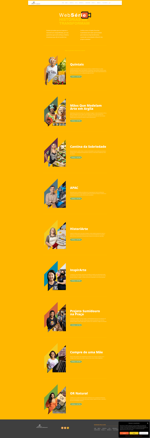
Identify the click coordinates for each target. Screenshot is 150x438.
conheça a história (76, 280)
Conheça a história (76, 120)
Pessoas (103, 429)
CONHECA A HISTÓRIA (76, 76)
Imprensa (109, 429)
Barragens (114, 428)
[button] (147, 423)
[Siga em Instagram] (62, 428)
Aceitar (124, 433)
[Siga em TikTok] (68, 428)
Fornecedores (97, 429)
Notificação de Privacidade (137, 435)
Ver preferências (143, 433)
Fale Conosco (116, 429)
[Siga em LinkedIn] (65, 428)
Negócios (104, 428)
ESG (109, 428)
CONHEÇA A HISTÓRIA (76, 157)
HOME (95, 428)
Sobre (98, 428)
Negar (134, 433)
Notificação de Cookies (129, 435)
